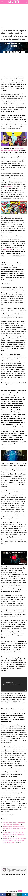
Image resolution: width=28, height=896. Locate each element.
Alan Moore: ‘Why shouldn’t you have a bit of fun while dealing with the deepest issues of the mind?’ (14, 840)
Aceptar (19, 891)
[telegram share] (25, 894)
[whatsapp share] (19, 894)
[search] (26, 2)
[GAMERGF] (14, 1)
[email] (14, 894)
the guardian (8, 186)
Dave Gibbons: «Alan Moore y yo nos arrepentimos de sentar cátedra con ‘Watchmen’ (13, 834)
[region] (14, 15)
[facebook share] (3, 894)
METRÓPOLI (7, 249)
